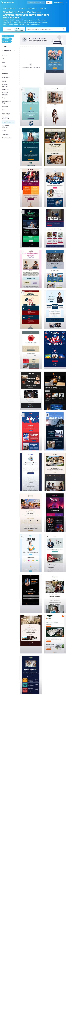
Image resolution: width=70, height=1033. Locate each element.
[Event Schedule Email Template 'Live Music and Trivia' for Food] (31, 309)
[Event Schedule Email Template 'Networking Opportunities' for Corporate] (31, 675)
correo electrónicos (19, 29)
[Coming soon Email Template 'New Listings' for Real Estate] (55, 472)
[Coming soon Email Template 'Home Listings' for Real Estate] (55, 634)
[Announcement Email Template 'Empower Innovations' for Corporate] (31, 106)
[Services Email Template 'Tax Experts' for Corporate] (55, 553)
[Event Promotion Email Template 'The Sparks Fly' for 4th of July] (55, 350)
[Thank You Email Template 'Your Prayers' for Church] (31, 634)
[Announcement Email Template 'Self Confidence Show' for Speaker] (31, 593)
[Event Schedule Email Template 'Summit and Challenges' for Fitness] (31, 187)
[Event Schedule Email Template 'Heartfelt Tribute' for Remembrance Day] (31, 350)
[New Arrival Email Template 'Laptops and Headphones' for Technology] (55, 390)
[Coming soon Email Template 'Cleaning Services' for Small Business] (31, 553)
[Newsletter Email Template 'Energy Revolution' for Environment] (55, 431)
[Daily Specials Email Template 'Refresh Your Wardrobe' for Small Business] (55, 106)
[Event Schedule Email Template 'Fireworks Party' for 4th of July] (31, 431)
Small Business (32, 8)
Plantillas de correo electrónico (9, 8)
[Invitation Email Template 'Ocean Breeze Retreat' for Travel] (55, 593)
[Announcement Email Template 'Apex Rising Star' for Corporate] (31, 472)
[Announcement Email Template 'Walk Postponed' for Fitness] (55, 66)
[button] (14, 46)
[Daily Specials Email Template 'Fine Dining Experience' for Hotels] (31, 512)
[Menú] (66, 2)
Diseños (8, 29)
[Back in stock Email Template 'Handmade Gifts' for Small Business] (55, 147)
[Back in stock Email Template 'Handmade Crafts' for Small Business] (31, 390)
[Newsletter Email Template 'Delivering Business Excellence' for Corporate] (55, 309)
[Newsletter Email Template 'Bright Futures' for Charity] (55, 187)
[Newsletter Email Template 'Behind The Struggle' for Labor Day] (55, 269)
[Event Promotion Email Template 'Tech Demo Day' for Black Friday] (31, 228)
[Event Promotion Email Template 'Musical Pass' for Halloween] (55, 512)
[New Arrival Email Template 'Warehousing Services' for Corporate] (55, 228)
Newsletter (22, 8)
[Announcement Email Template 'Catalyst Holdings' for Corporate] (31, 147)
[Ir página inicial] (7, 2)
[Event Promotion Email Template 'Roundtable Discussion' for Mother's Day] (31, 269)
